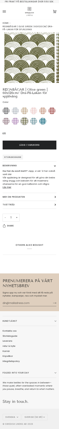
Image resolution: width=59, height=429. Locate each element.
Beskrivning (10, 165)
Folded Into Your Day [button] (16, 372)
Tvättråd (9, 204)
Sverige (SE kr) (34, 417)
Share (10, 225)
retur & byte (9, 346)
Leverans (7, 340)
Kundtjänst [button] (10, 321)
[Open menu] (7, 11)
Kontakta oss (10, 330)
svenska (10, 417)
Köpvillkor (8, 356)
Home (6, 23)
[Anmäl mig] (52, 303)
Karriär (6, 351)
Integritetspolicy (11, 361)
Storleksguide (12, 157)
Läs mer (7, 187)
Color (6, 102)
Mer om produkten (14, 196)
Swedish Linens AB (16, 424)
